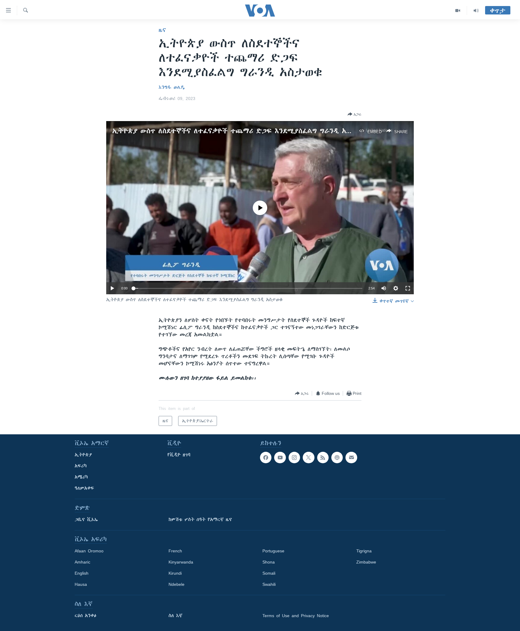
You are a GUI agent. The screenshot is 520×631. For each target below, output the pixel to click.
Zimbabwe (366, 562)
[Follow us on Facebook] (265, 457)
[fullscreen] (408, 288)
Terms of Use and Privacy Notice (295, 615)
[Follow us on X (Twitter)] (308, 457)
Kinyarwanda (181, 562)
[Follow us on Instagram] (294, 457)
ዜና (162, 30)
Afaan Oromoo (89, 551)
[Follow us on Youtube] (280, 457)
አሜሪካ (81, 477)
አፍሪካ (81, 466)
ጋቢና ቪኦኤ (86, 519)
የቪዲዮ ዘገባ (178, 455)
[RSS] (323, 457)
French (175, 551)
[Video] (458, 10)
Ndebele (176, 584)
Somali (268, 573)
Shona (268, 562)
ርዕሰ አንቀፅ (85, 615)
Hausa (81, 584)
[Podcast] (337, 457)
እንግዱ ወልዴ (172, 87)
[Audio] (476, 10)
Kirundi (175, 573)
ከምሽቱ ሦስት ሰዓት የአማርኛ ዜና (200, 519)
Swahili (269, 584)
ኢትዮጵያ (83, 455)
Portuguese (273, 551)
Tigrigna (364, 551)
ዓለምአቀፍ (84, 488)
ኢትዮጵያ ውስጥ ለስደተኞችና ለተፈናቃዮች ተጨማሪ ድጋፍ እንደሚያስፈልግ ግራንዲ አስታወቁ (239, 131)
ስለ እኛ (175, 615)
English (81, 573)
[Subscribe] (351, 457)
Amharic (82, 562)
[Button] (354, 114)
